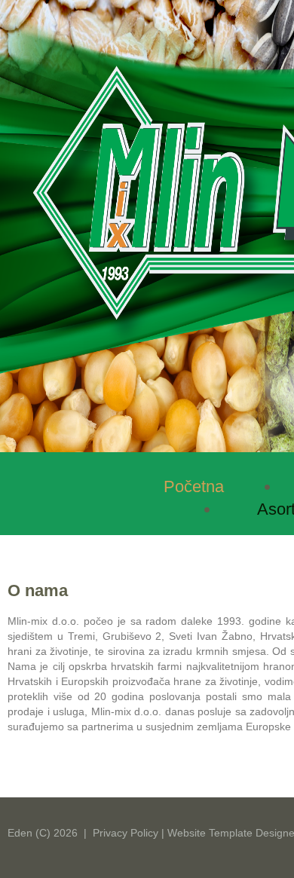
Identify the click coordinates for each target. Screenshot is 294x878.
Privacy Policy (125, 833)
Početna (194, 486)
